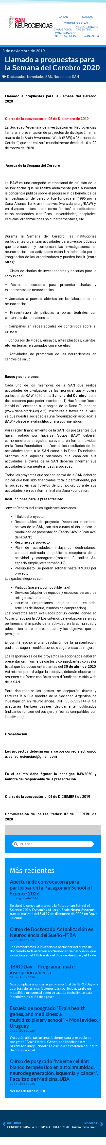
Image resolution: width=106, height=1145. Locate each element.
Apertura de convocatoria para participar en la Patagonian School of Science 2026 (51, 887)
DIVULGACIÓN (62, 29)
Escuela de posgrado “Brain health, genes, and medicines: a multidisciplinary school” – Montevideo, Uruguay (54, 1017)
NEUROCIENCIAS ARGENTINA (87, 28)
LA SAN (63, 16)
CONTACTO (91, 35)
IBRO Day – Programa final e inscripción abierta (42, 969)
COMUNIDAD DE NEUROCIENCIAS (66, 34)
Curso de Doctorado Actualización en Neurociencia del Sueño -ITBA (51, 932)
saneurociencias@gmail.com (33, 756)
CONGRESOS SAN (76, 23)
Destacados (16, 77)
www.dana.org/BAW (76, 204)
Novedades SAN (39, 77)
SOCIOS (87, 16)
